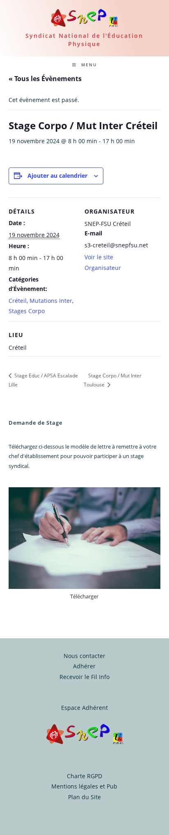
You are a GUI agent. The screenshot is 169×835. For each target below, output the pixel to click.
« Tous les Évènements (45, 78)
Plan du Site (84, 797)
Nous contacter (84, 656)
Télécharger (84, 596)
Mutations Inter (51, 301)
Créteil (18, 301)
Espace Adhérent (84, 708)
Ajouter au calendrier (57, 175)
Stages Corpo (27, 311)
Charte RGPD (84, 776)
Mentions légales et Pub (84, 786)
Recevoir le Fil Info (84, 677)
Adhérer (84, 666)
